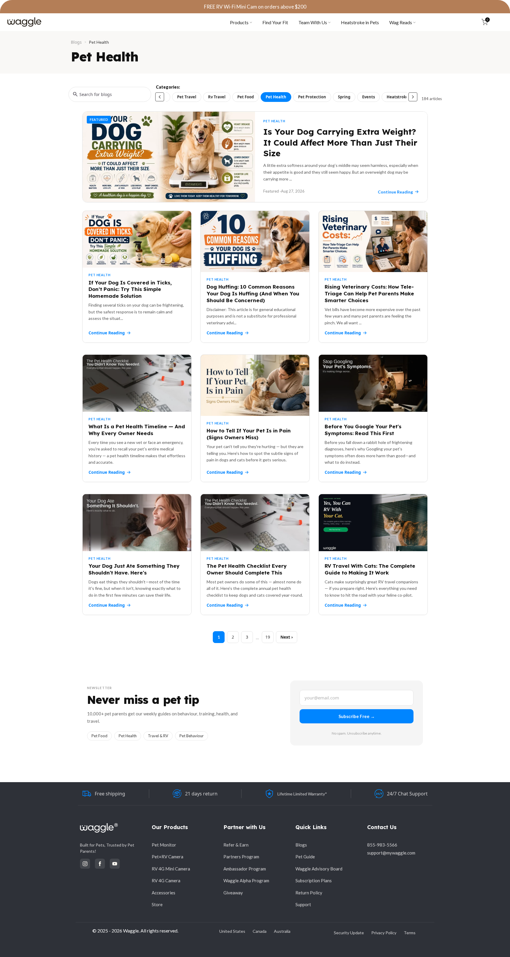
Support (303, 904)
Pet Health (276, 97)
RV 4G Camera (166, 880)
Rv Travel (216, 97)
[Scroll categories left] (159, 96)
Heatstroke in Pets (360, 22)
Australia (282, 931)
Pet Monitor (164, 844)
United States (232, 931)
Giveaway (233, 892)
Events (368, 97)
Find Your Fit (275, 22)
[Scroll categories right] (412, 96)
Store (157, 904)
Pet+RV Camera (167, 856)
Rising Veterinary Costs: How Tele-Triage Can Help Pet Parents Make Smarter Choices (369, 293)
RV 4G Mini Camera (171, 868)
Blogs (76, 42)
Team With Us (312, 22)
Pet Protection (312, 97)
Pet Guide (305, 856)
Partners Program (241, 856)
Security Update (349, 932)
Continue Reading (107, 333)
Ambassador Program (244, 868)
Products (239, 22)
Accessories (163, 892)
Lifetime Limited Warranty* (302, 793)
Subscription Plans (313, 880)
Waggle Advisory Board (318, 868)
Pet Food (245, 97)
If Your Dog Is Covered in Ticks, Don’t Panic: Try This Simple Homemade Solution (130, 289)
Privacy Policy (383, 932)
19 (267, 637)
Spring (344, 97)
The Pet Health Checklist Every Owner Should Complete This (247, 569)
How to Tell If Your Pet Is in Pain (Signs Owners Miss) (249, 433)
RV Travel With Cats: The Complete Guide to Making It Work (370, 569)
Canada (260, 931)
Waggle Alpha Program (246, 880)
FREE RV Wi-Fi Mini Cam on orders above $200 (255, 7)
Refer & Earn (236, 844)
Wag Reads (400, 22)
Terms (410, 932)
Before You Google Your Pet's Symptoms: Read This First (363, 429)
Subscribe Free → (357, 716)
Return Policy (308, 892)
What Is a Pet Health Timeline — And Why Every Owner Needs (137, 429)
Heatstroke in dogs (405, 97)
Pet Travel (186, 97)
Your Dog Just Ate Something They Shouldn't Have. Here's (134, 569)
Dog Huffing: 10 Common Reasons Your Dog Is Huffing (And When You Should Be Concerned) (253, 293)
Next (285, 637)
